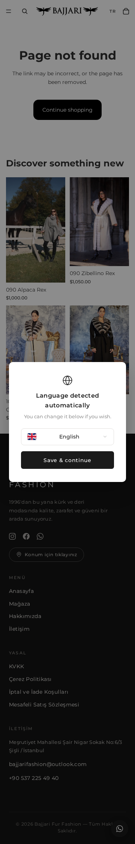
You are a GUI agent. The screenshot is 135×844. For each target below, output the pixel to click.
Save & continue (68, 460)
